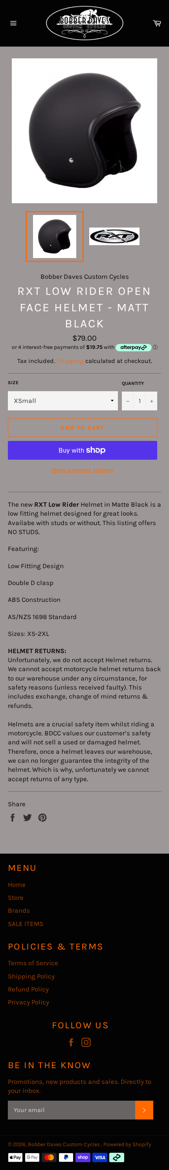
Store (16, 897)
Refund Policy (28, 989)
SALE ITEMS (25, 924)
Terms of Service (33, 963)
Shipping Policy (31, 976)
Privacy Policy (28, 1002)
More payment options (82, 469)
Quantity (133, 383)
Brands (19, 910)
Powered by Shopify (127, 1144)
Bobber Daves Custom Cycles (64, 1144)
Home (17, 884)
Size (13, 382)
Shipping (70, 361)
